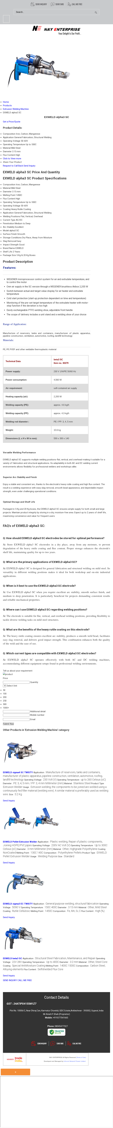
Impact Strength (11, 244)
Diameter (7, 191)
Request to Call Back (13, 165)
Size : (15, 794)
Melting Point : (29, 852)
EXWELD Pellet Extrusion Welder (20, 841)
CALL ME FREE (25, 980)
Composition (9, 184)
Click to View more (12, 158)
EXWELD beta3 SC (12, 958)
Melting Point (9, 195)
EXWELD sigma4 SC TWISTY (18, 772)
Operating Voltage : (40, 779)
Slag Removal (9, 241)
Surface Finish (10, 234)
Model (6, 230)
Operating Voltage (11, 205)
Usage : (55, 791)
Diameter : (33, 783)
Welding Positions (11, 216)
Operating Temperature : (81, 779)
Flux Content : (92, 911)
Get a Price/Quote (11, 121)
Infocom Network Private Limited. (75, 1061)
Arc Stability (8, 227)
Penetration (8, 223)
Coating (6, 209)
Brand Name (9, 248)
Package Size (9, 255)
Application (8, 212)
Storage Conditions (12, 237)
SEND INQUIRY (10, 980)
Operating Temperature (14, 202)
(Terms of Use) (81, 1057)
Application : (53, 776)
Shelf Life (7, 251)
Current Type (9, 220)
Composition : (63, 852)
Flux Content (9, 198)
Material (7, 188)
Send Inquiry (29, 165)
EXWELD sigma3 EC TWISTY (18, 903)
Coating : (16, 911)
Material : (77, 783)
